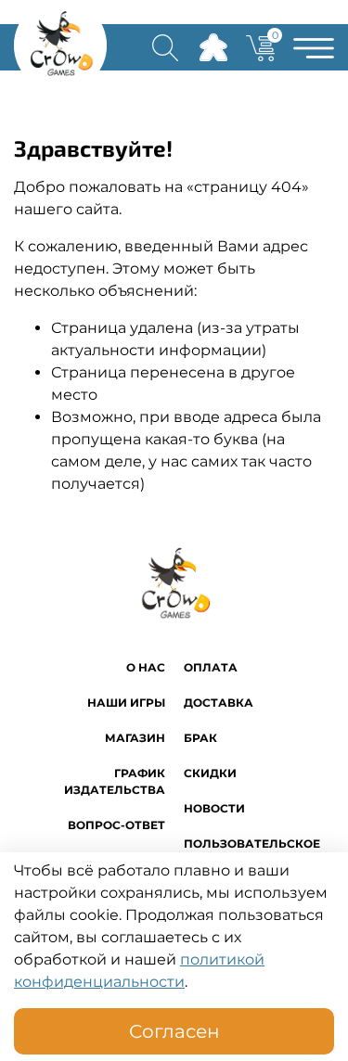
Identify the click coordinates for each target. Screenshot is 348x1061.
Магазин (135, 738)
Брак (200, 738)
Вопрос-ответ (116, 825)
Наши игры (126, 702)
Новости (214, 808)
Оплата (211, 667)
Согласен (174, 1031)
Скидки (210, 773)
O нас (145, 667)
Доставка (218, 702)
